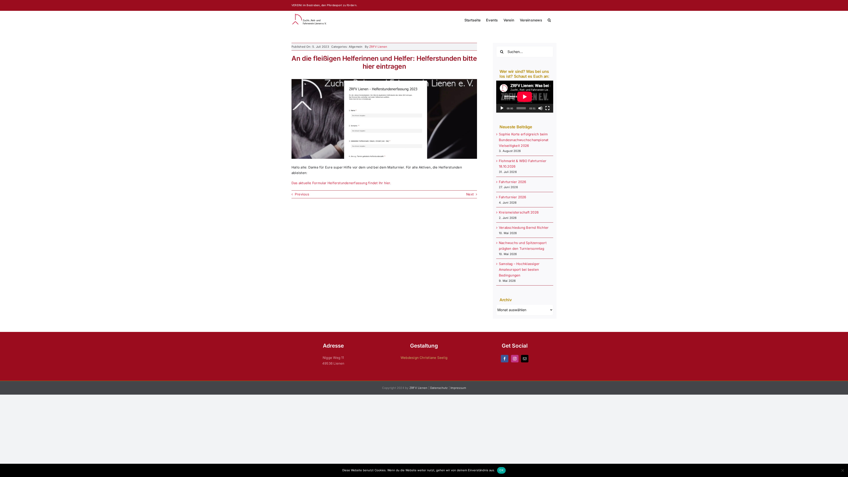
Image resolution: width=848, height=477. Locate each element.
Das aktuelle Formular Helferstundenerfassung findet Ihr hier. (341, 183)
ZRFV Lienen (378, 46)
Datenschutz (439, 388)
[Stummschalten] (540, 108)
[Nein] (842, 470)
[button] (549, 20)
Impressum (458, 388)
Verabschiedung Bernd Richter (524, 227)
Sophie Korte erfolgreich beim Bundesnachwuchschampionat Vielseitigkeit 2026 (524, 140)
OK (501, 470)
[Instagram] (515, 358)
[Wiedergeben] (502, 108)
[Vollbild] (547, 108)
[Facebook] (504, 358)
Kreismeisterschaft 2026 (519, 212)
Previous (302, 194)
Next (470, 194)
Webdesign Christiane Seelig (424, 358)
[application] (524, 97)
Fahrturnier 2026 (512, 182)
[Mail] (524, 358)
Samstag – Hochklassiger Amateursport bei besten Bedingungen (519, 269)
